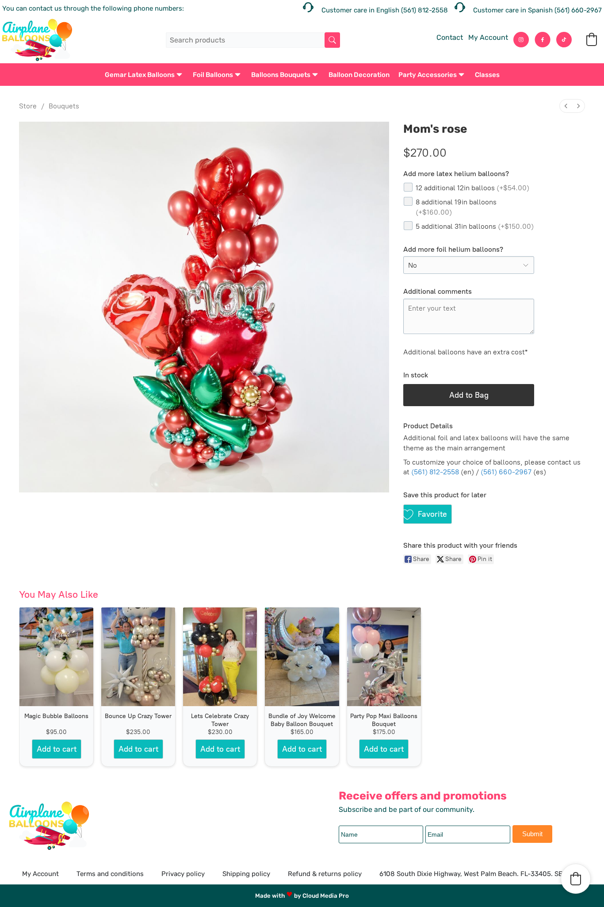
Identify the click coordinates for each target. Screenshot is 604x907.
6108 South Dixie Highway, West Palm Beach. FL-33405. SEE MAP (480, 874)
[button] (591, 39)
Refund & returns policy (325, 874)
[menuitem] (566, 106)
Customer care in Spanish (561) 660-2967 (537, 10)
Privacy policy (183, 874)
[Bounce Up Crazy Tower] (138, 656)
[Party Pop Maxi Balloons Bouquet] (384, 656)
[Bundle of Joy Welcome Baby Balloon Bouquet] (302, 656)
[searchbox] (253, 40)
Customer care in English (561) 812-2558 (384, 10)
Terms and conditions (110, 874)
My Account (488, 37)
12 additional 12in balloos (472, 188)
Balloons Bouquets (280, 75)
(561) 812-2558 (435, 472)
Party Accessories (427, 75)
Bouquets (64, 106)
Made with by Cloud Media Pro (302, 895)
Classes (487, 75)
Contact (449, 37)
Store (28, 106)
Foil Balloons (213, 75)
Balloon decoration (359, 75)
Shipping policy (246, 874)
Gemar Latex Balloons (140, 75)
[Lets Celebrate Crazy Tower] (220, 656)
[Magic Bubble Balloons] (56, 656)
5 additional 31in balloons (475, 226)
